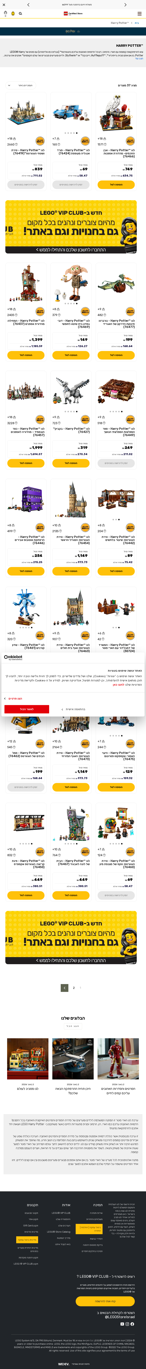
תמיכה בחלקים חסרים (92, 1251)
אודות (66, 1205)
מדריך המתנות (63, 1238)
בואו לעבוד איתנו (62, 1244)
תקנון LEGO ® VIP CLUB (26, 1263)
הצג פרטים (15, 698)
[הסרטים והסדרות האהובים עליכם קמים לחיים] (118, 1058)
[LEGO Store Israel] (73, 13)
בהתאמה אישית (75, 709)
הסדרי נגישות (96, 1238)
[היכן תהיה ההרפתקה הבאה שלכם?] (73, 1058)
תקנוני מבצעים (31, 1213)
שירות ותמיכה (96, 1213)
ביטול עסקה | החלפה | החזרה (90, 1229)
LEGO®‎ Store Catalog (58, 1231)
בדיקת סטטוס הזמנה (93, 1245)
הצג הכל (73, 1026)
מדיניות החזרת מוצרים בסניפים (28, 1249)
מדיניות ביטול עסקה (27, 1239)
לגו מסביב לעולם (27, 1089)
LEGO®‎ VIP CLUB (61, 1213)
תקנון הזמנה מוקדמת (28, 1257)
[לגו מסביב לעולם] (27, 1058)
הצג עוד (139, 58)
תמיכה (98, 1205)
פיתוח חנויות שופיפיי (81, 1364)
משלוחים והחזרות (94, 1219)
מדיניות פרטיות (31, 1231)
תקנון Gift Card (30, 1225)
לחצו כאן (118, 684)
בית (137, 23)
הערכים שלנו (64, 1225)
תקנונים (32, 1205)
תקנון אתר (33, 1219)
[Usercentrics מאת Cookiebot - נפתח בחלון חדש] (19, 657)
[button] (76, 133)
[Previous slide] (125, 4)
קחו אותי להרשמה (105, 1301)
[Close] (4, 5)
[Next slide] (28, 4)
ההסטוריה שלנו (63, 1219)
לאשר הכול (27, 709)
